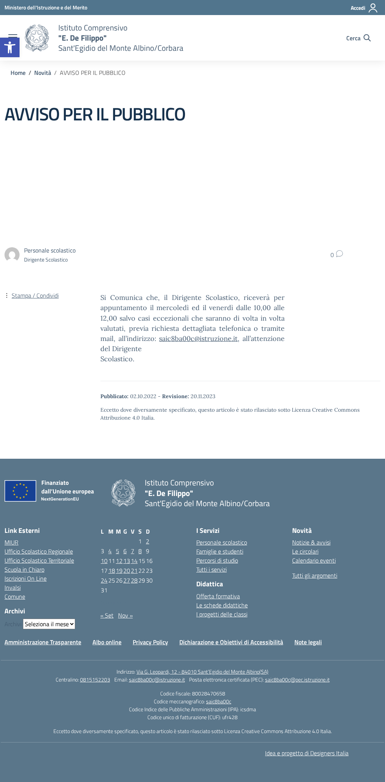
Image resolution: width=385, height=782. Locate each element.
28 (134, 580)
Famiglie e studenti (219, 551)
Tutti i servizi (211, 569)
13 (126, 560)
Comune (15, 596)
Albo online (106, 642)
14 (134, 560)
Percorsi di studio (217, 560)
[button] (10, 47)
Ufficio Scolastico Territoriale (39, 560)
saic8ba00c (218, 701)
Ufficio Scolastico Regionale (39, 551)
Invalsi (13, 587)
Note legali (308, 642)
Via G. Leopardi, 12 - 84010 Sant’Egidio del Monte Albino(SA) (202, 672)
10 (104, 560)
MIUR (11, 542)
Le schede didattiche (222, 605)
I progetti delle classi (221, 614)
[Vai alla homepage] (37, 38)
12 (119, 560)
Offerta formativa (218, 596)
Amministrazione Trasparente (43, 642)
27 (126, 580)
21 (134, 570)
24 (104, 580)
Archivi (13, 623)
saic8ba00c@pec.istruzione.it (297, 679)
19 (119, 570)
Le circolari (305, 551)
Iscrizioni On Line (26, 578)
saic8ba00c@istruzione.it (198, 338)
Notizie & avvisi (311, 542)
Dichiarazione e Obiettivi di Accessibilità (231, 642)
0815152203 (95, 679)
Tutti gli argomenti (314, 575)
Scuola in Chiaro (24, 569)
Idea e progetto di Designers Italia (307, 753)
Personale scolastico (221, 542)
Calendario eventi (314, 560)
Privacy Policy (150, 642)
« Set (107, 615)
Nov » (125, 615)
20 (126, 570)
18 (111, 570)
